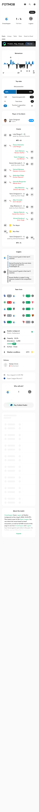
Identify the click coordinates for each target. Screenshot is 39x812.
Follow (32, 12)
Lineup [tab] (9, 36)
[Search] (30, 4)
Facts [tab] (3, 36)
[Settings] (34, 4)
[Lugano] (29, 393)
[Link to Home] (8, 4)
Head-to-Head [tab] (28, 36)
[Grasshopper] (8, 393)
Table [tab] (15, 36)
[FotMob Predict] (19, 44)
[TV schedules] (25, 4)
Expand (18, 533)
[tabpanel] (19, 273)
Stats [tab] (20, 36)
